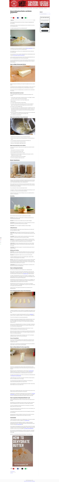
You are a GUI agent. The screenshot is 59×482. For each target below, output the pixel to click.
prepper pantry (27, 420)
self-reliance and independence (28, 428)
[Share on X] (0, 242)
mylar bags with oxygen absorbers (16, 375)
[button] (44, 31)
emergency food (25, 273)
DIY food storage (19, 424)
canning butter (31, 370)
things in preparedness (29, 48)
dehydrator (31, 314)
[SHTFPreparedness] (29, 3)
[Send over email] (0, 244)
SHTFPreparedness (13, 471)
